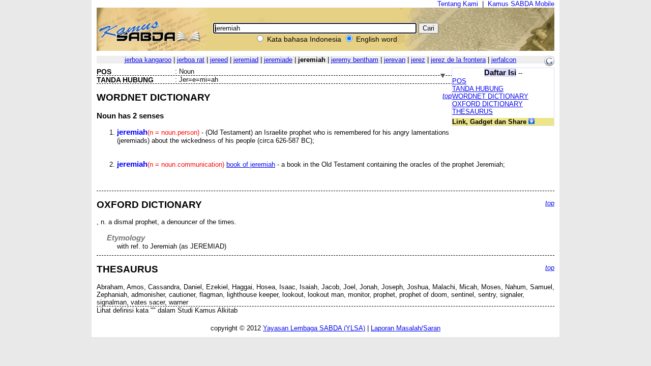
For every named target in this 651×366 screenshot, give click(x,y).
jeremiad (245, 60)
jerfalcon (503, 60)
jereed (219, 60)
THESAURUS (472, 111)
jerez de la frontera (458, 60)
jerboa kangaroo (148, 60)
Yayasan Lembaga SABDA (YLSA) (314, 328)
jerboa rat (190, 60)
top (447, 96)
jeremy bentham (354, 60)
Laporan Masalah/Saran (405, 328)
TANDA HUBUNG (478, 89)
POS (459, 81)
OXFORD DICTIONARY (487, 104)
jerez (418, 60)
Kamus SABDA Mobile (521, 4)
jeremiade (278, 60)
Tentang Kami (457, 4)
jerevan (394, 60)
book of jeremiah (250, 164)
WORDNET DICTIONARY (490, 96)
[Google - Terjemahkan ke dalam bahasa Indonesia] (549, 64)
